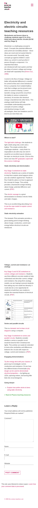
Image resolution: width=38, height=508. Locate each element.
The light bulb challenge (12, 142)
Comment (8, 418)
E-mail (6, 455)
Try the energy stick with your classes (17, 361)
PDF (12, 189)
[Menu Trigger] (32, 5)
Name (6, 446)
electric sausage (13, 194)
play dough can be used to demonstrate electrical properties (17, 371)
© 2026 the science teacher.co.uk (13, 499)
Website (7, 463)
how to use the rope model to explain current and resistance (18, 206)
